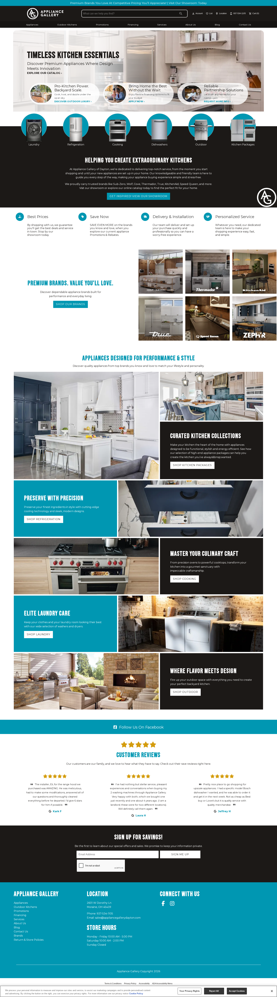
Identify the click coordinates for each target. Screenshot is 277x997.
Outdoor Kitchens (67, 24)
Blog (217, 24)
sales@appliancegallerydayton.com (118, 917)
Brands (18, 935)
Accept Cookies (237, 991)
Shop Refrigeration (43, 519)
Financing (133, 24)
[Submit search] (181, 13)
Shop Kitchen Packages (192, 465)
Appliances (32, 24)
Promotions (102, 24)
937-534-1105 (105, 913)
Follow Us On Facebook (141, 727)
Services (161, 24)
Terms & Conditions (113, 983)
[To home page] (45, 13)
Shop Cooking (184, 578)
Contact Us (245, 24)
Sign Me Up (180, 854)
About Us (190, 24)
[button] (193, 14)
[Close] (271, 991)
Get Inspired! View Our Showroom (138, 196)
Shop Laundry (38, 634)
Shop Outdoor (185, 692)
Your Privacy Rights (189, 991)
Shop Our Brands (70, 304)
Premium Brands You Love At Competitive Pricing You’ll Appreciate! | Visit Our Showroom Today (138, 3)
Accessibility (144, 983)
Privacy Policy (130, 983)
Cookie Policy (136, 993)
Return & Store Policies (28, 939)
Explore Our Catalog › (44, 73)
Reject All (214, 991)
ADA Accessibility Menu (162, 983)
